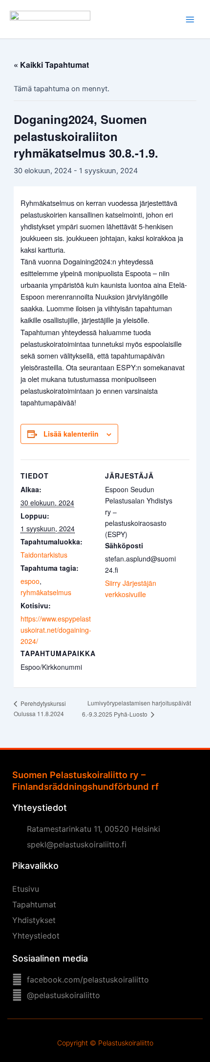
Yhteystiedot (36, 936)
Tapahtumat (34, 904)
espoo (30, 581)
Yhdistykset (34, 920)
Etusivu (25, 889)
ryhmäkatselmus (46, 592)
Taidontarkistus (44, 555)
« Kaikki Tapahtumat (51, 64)
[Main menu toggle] (190, 19)
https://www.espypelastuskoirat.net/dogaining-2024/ (56, 630)
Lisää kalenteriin (71, 434)
